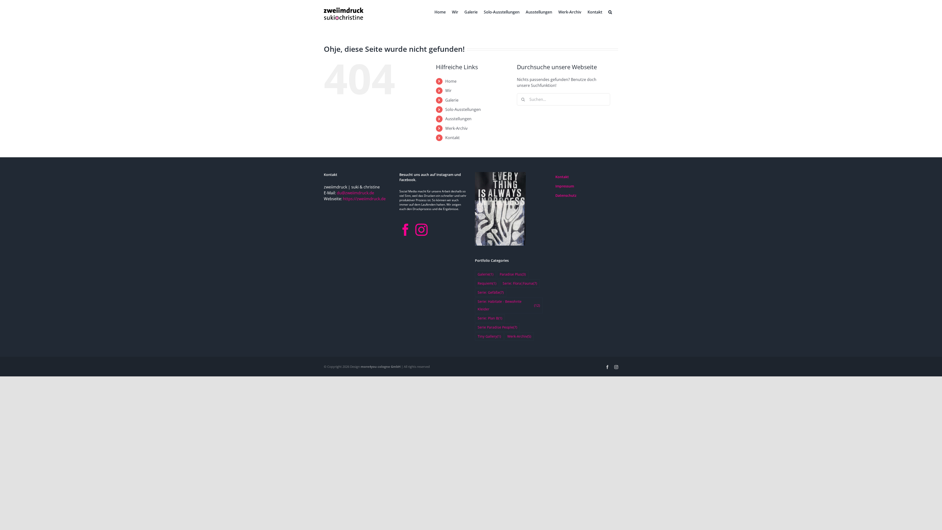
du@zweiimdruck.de (355, 193)
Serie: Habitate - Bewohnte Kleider (509, 305)
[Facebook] (405, 230)
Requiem (487, 283)
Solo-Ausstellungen (463, 109)
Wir (448, 90)
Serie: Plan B (490, 318)
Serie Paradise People (497, 327)
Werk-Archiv (456, 128)
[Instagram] (421, 230)
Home (451, 81)
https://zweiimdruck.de (364, 198)
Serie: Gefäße (491, 292)
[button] (610, 11)
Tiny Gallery (489, 336)
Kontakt (452, 137)
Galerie (451, 100)
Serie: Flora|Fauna (520, 283)
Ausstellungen (458, 118)
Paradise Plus (513, 274)
